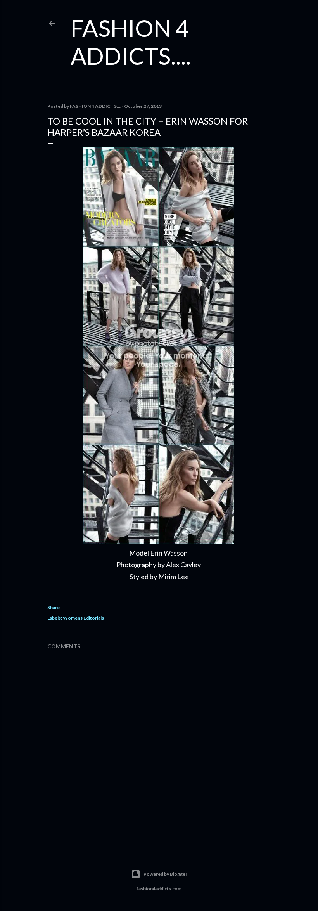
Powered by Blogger (165, 874)
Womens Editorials (83, 618)
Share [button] (53, 607)
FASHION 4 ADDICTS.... (131, 42)
